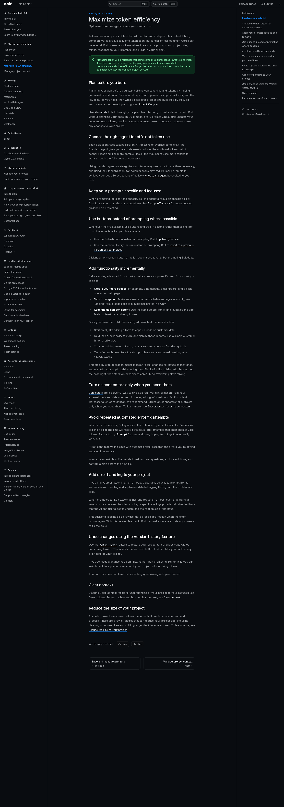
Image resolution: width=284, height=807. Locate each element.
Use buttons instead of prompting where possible (260, 44)
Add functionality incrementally (258, 51)
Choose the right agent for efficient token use (256, 25)
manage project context (135, 69)
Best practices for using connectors (169, 406)
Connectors (96, 392)
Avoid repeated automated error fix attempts (259, 67)
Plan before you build (254, 18)
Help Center (24, 4)
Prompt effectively (159, 203)
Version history (108, 544)
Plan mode (101, 112)
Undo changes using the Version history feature (259, 86)
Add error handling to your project (256, 76)
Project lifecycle (148, 104)
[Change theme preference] (280, 4)
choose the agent (155, 175)
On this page (248, 13)
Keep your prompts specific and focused (259, 34)
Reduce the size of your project (108, 629)
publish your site (169, 239)
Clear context (172, 597)
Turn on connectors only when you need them (258, 58)
